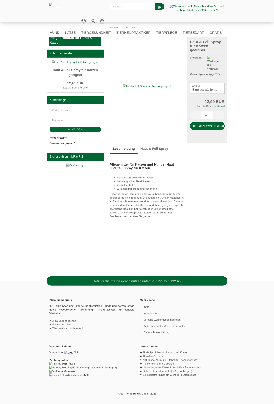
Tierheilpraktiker (133, 32)
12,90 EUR (75, 83)
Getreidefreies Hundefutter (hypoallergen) (167, 371)
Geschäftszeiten (61, 324)
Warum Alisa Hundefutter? (67, 328)
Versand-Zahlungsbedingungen (162, 319)
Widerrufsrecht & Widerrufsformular (164, 325)
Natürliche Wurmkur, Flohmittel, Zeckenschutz (170, 359)
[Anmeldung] (92, 21)
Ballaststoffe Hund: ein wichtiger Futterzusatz (169, 374)
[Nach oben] (263, 398)
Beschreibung (123, 148)
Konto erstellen (58, 137)
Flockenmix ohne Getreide (158, 363)
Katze (70, 32)
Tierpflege (166, 32)
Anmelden (75, 129)
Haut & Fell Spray (154, 148)
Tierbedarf (193, 32)
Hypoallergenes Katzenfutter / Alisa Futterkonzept (172, 367)
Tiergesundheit (96, 32)
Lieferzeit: (195, 57)
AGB (146, 307)
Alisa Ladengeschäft (64, 320)
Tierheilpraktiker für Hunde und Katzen (165, 352)
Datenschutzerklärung (156, 332)
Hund (54, 32)
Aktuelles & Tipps (153, 356)
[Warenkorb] (102, 21)
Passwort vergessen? (62, 143)
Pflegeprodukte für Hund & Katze (70, 40)
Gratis (216, 32)
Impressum (150, 313)
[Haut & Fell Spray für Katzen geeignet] (147, 86)
